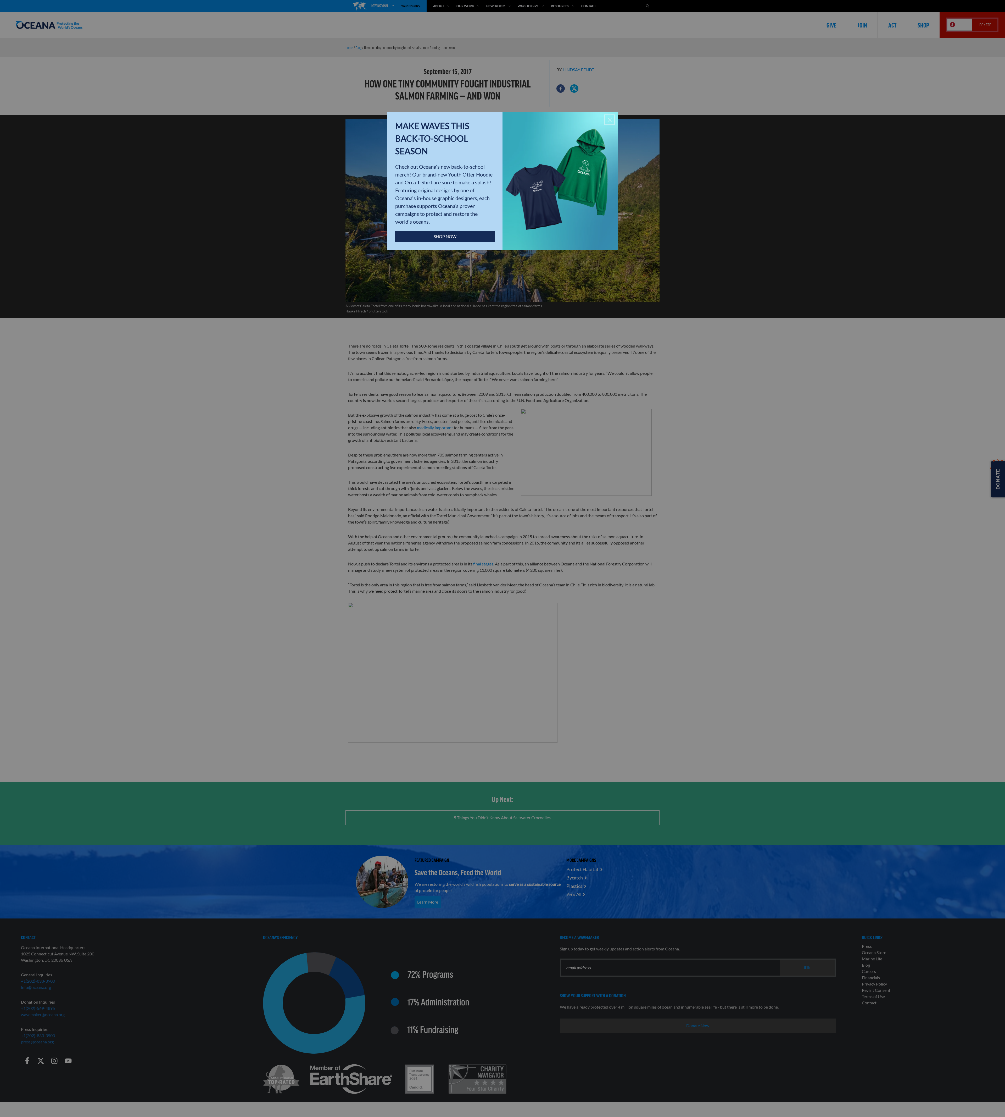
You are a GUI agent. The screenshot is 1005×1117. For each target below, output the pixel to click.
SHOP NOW (445, 236)
